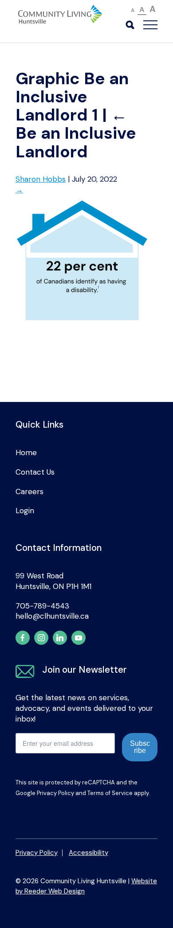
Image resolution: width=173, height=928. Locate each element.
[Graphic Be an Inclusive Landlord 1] (82, 325)
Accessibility (88, 852)
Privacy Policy (55, 793)
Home (26, 452)
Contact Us (35, 472)
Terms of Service (110, 793)
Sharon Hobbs (41, 179)
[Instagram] (41, 638)
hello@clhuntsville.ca (52, 616)
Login (25, 510)
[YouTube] (78, 638)
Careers (29, 491)
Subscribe (140, 747)
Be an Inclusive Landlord (76, 133)
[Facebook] (23, 638)
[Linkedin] (60, 638)
